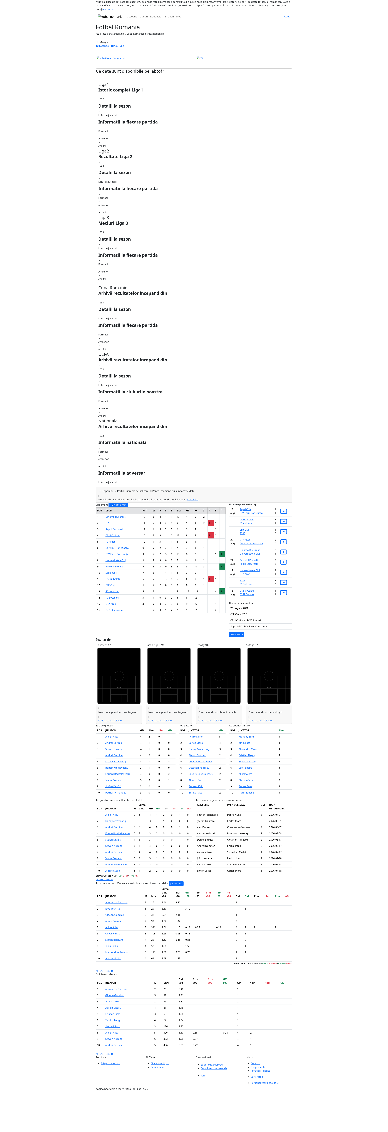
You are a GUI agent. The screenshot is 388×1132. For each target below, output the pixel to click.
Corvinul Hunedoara (117, 548)
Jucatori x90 (176, 883)
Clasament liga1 (160, 1063)
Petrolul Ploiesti (114, 566)
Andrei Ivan (245, 786)
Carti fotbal (257, 1076)
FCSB (108, 523)
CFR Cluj (110, 585)
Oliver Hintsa (112, 933)
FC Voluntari (112, 591)
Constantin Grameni (200, 761)
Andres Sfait (196, 786)
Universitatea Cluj (115, 560)
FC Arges (110, 541)
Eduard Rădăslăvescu (117, 774)
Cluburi (143, 16)
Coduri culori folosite (110, 720)
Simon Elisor (112, 1026)
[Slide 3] (199, 60)
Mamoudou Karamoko (118, 952)
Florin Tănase (246, 792)
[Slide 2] (194, 60)
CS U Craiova (112, 535)
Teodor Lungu (113, 1020)
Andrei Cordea (113, 743)
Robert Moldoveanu (116, 767)
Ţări (203, 1075)
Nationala (155, 16)
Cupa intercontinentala (214, 1068)
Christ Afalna (246, 780)
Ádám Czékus (113, 921)
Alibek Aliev (111, 736)
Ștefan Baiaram (197, 755)
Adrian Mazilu (113, 958)
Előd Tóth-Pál (112, 908)
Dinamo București (115, 516)
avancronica (237, 634)
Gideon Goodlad (114, 915)
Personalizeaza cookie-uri (265, 1083)
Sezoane (132, 16)
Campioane (157, 1067)
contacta (108, 9)
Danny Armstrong (115, 761)
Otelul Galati (112, 579)
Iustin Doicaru (113, 780)
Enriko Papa (195, 792)
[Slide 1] (188, 60)
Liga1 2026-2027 (118, 505)
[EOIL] (201, 58)
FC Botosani (112, 597)
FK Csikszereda (114, 610)
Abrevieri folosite (104, 879)
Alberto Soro (196, 780)
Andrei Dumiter (114, 755)
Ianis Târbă (111, 946)
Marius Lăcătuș (247, 761)
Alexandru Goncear (116, 902)
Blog (178, 16)
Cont (287, 16)
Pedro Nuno (196, 736)
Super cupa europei (212, 1064)
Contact (255, 1063)
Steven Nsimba (113, 749)
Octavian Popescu (199, 767)
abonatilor (192, 499)
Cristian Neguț (247, 755)
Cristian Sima (112, 1014)
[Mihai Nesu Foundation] (111, 58)
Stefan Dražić (113, 786)
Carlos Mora (196, 743)
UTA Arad (110, 604)
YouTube (119, 45)
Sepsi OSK (111, 572)
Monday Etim (246, 736)
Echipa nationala (110, 1063)
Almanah (169, 16)
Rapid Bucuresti (114, 529)
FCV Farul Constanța (117, 554)
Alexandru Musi (248, 749)
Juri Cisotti (244, 743)
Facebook (105, 45)
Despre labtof (258, 1067)
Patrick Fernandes (115, 792)
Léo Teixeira (245, 767)
